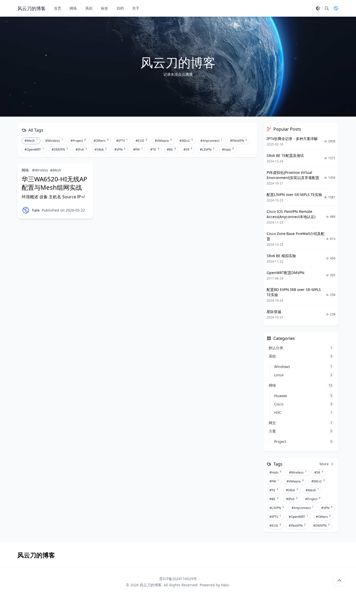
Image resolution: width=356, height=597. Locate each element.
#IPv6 (81, 149)
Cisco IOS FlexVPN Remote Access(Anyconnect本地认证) (291, 214)
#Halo (228, 149)
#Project (78, 140)
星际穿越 (274, 311)
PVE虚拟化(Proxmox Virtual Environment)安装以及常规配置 (293, 175)
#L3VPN (207, 149)
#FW (138, 149)
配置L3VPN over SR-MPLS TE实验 (294, 194)
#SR (187, 149)
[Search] (326, 8)
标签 (104, 8)
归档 (120, 8)
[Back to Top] (339, 580)
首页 (57, 8)
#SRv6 (101, 149)
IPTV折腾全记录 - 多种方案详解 (292, 138)
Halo (225, 584)
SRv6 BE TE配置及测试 (285, 155)
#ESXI (141, 140)
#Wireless (54, 140)
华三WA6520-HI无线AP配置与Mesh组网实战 (54, 183)
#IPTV (122, 140)
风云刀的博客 (151, 584)
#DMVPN (60, 149)
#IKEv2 (186, 140)
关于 (135, 8)
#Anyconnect (211, 140)
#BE (171, 149)
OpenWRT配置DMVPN (285, 272)
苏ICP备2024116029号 (178, 578)
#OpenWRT (34, 149)
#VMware (163, 140)
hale (36, 210)
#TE (154, 149)
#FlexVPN (238, 140)
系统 (89, 8)
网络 (73, 8)
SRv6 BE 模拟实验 (281, 255)
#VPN (119, 149)
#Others (101, 140)
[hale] (26, 210)
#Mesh (31, 140)
